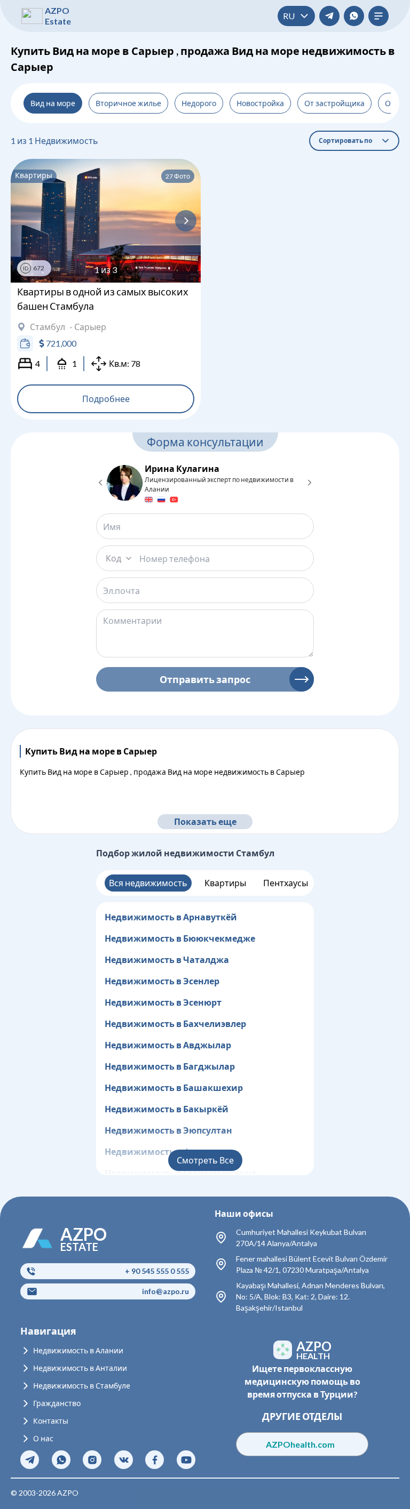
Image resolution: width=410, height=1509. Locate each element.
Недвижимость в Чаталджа (167, 959)
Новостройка (260, 103)
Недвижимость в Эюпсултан (168, 1130)
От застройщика (334, 103)
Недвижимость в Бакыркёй (166, 1109)
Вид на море (52, 103)
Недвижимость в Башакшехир (174, 1087)
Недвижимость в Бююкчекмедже (180, 938)
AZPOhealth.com (302, 1444)
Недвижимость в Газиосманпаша (181, 1173)
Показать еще (205, 821)
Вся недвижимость (148, 883)
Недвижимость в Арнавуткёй (171, 917)
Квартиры (225, 883)
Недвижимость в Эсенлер (162, 981)
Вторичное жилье (128, 103)
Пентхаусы (285, 883)
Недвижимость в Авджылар (168, 1045)
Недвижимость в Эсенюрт (163, 1002)
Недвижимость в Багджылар (170, 1066)
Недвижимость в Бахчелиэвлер (175, 1023)
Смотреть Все (205, 1160)
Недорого (199, 103)
